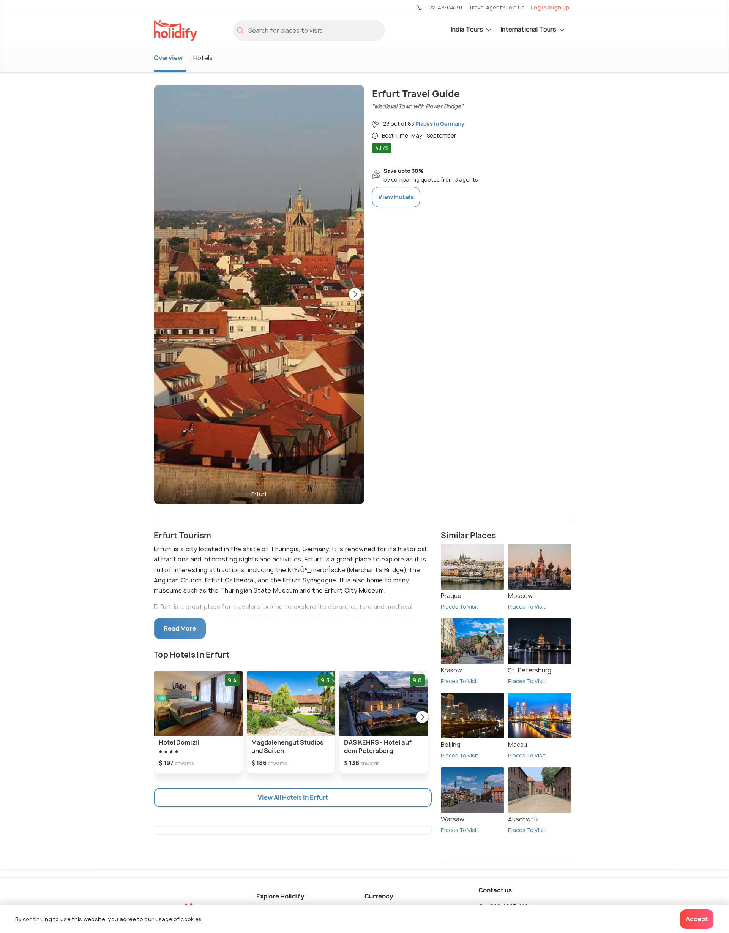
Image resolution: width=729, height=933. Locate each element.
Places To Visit (459, 606)
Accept (697, 919)
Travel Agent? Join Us (497, 7)
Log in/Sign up (550, 7)
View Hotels (396, 197)
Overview (168, 58)
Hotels (203, 58)
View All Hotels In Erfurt (293, 797)
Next (355, 294)
